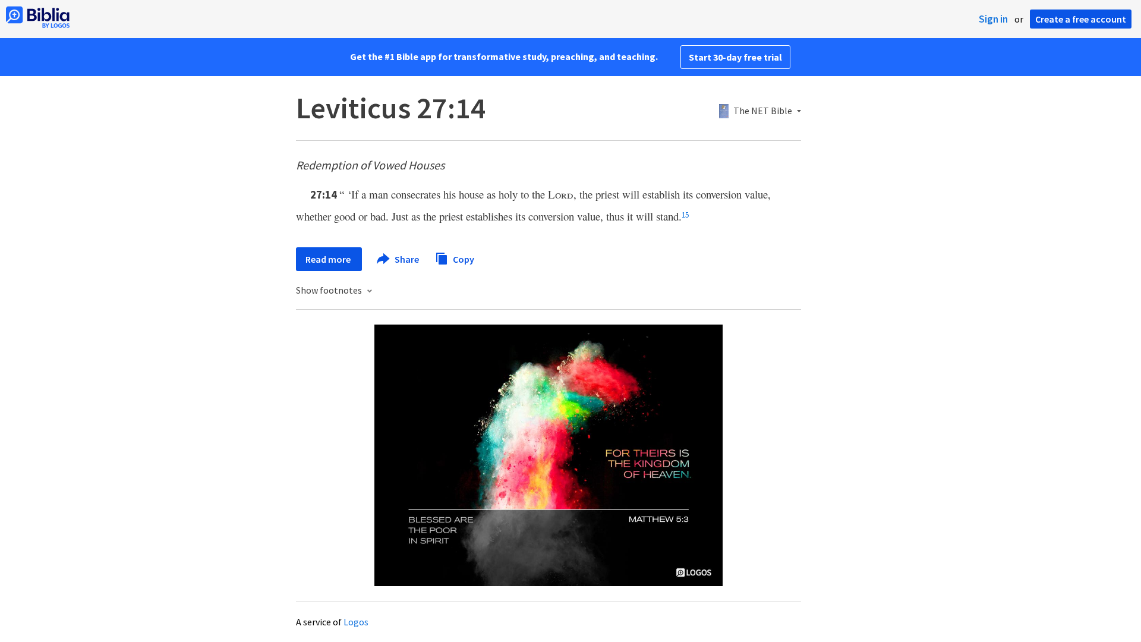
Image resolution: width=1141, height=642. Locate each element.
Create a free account (1080, 19)
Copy (462, 258)
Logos (355, 622)
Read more (328, 259)
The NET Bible (762, 111)
